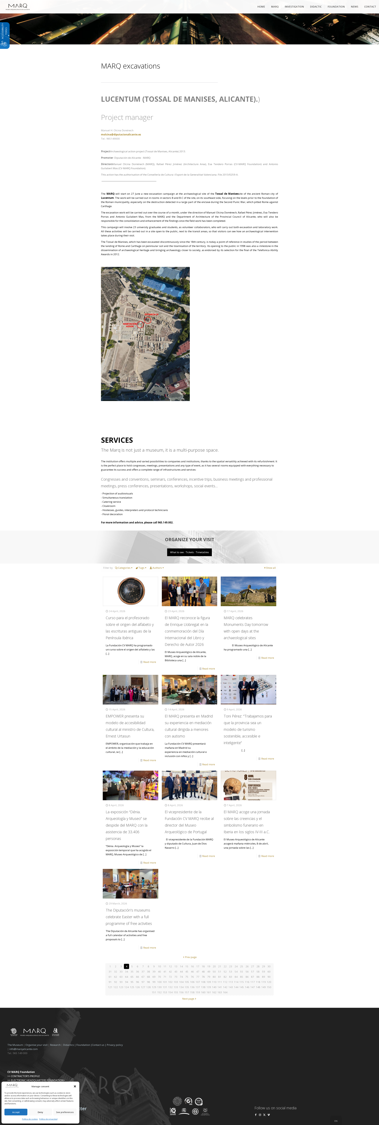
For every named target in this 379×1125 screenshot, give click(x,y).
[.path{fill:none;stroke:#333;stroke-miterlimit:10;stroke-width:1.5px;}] (130, 591)
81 (219, 976)
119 (263, 982)
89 (263, 976)
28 (258, 966)
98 (148, 982)
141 (219, 987)
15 (186, 966)
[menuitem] (261, 6)
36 (137, 971)
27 (252, 966)
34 (126, 971)
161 (209, 992)
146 (247, 987)
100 (159, 982)
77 (197, 976)
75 (186, 976)
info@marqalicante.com (23, 1049)
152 (159, 992)
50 (214, 971)
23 (230, 966)
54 (236, 971)
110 (214, 982)
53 (230, 971)
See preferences (65, 1112)
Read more (149, 662)
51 (219, 971)
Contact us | (99, 1045)
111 (219, 982)
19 (208, 966)
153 (165, 992)
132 (170, 987)
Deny (40, 1112)
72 (170, 976)
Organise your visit (36, 1045)
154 (170, 992)
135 (187, 987)
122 (115, 987)
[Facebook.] (255, 1114)
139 (209, 987)
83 (230, 976)
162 (214, 992)
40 (159, 971)
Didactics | (69, 1045)
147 (252, 987)
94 (126, 982)
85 (241, 976)
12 (170, 966)
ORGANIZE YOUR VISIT (189, 539)
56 (247, 971)
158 (192, 992)
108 (203, 982)
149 (263, 987)
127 (143, 987)
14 (181, 966)
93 (121, 982)
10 (159, 966)
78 (203, 976)
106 (192, 982)
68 (148, 976)
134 (181, 987)
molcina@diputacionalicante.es (121, 134)
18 (203, 966)
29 (263, 966)
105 (187, 982)
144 (236, 987)
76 (192, 976)
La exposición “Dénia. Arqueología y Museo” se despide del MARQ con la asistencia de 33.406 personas (126, 825)
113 (230, 982)
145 (241, 987)
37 (143, 971)
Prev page (191, 957)
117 (252, 982)
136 (192, 987)
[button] (74, 1086)
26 (247, 966)
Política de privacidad (48, 1119)
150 (269, 987)
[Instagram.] (260, 1114)
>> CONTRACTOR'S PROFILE (23, 1076)
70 (159, 976)
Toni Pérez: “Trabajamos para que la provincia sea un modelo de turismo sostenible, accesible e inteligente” (248, 729)
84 (236, 976)
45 (186, 971)
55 (241, 971)
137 (198, 987)
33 (121, 971)
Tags (141, 567)
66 (137, 976)
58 (258, 971)
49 (208, 971)
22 (225, 966)
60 (269, 971)
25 (241, 966)
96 (137, 982)
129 (154, 987)
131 (165, 987)
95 (132, 982)
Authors (157, 567)
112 (225, 982)
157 (187, 992)
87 (252, 976)
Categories (124, 567)
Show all (271, 567)
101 (165, 982)
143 (230, 987)
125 (132, 987)
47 (197, 971)
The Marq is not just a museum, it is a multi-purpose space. (160, 450)
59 (263, 971)
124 (126, 987)
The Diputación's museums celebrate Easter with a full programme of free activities (129, 917)
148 (258, 987)
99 (153, 982)
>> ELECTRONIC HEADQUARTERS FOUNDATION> (36, 1080)
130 (159, 987)
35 (132, 971)
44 (181, 971)
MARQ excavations (130, 66)
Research (55, 1045)
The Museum (15, 1045)
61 (110, 976)
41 (164, 971)
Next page (188, 998)
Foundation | (84, 1045)
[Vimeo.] (268, 1114)
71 (164, 976)
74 (181, 976)
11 (164, 966)
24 (236, 966)
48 (203, 971)
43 (175, 971)
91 (110, 982)
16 (192, 966)
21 (219, 966)
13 (175, 966)
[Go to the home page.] (18, 6)
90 (269, 976)
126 (137, 987)
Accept (16, 1112)
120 (269, 982)
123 (121, 987)
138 (203, 987)
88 (258, 976)
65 (132, 976)
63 (121, 976)
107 (198, 982)
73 (175, 976)
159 (198, 992)
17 (197, 966)
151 (154, 992)
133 (176, 987)
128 (148, 987)
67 (143, 976)
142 (225, 987)
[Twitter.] (264, 1114)
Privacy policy (115, 1045)
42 (170, 971)
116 (247, 982)
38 (148, 971)
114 (236, 982)
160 (203, 992)
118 (258, 982)
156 (181, 992)
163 (219, 992)
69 (153, 976)
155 (176, 992)
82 (225, 976)
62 (115, 976)
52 (225, 971)
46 (192, 971)
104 (181, 982)
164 (225, 992)
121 (110, 987)
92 (115, 982)
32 (115, 971)
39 (153, 971)
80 (214, 976)
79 (208, 976)
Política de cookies (30, 1119)
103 (176, 982)
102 (170, 982)
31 (110, 971)
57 (252, 971)
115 (241, 982)
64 (126, 976)
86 (247, 976)
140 (214, 987)
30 (269, 966)
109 (209, 982)
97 (143, 982)
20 (214, 966)
